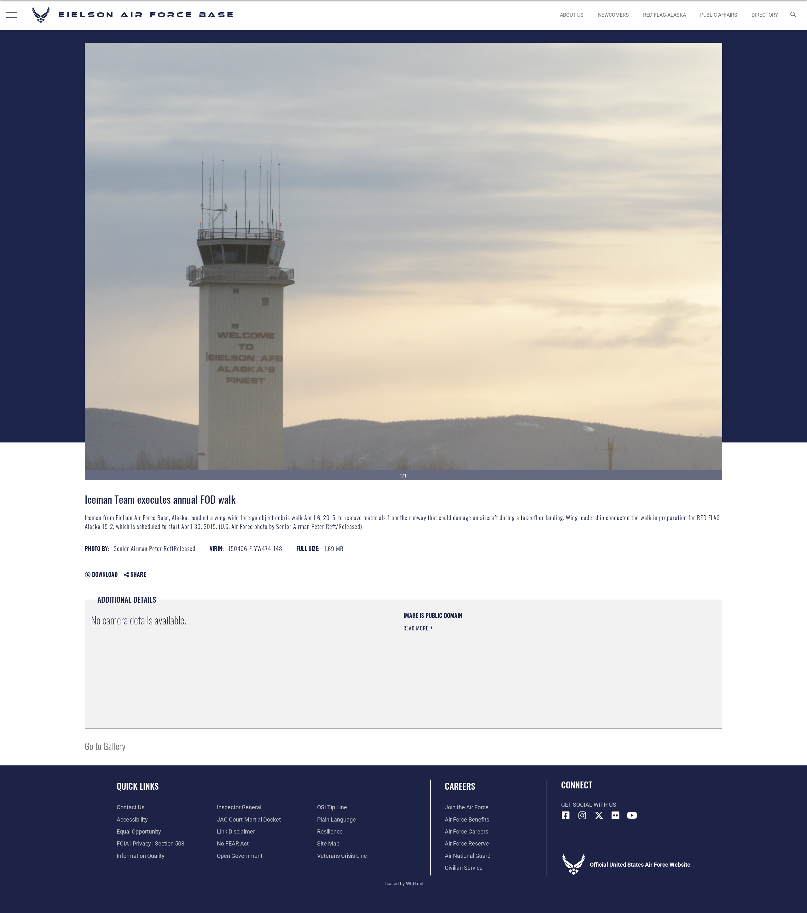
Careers (460, 786)
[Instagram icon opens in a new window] (582, 815)
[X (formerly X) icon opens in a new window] (599, 815)
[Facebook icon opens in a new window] (566, 815)
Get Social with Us (588, 804)
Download (104, 574)
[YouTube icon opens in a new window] (632, 815)
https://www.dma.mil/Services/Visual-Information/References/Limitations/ (477, 659)
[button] (10, 15)
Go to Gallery (105, 745)
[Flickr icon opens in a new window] (615, 815)
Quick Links (138, 786)
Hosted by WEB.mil (404, 883)
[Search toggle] (793, 15)
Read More (417, 628)
